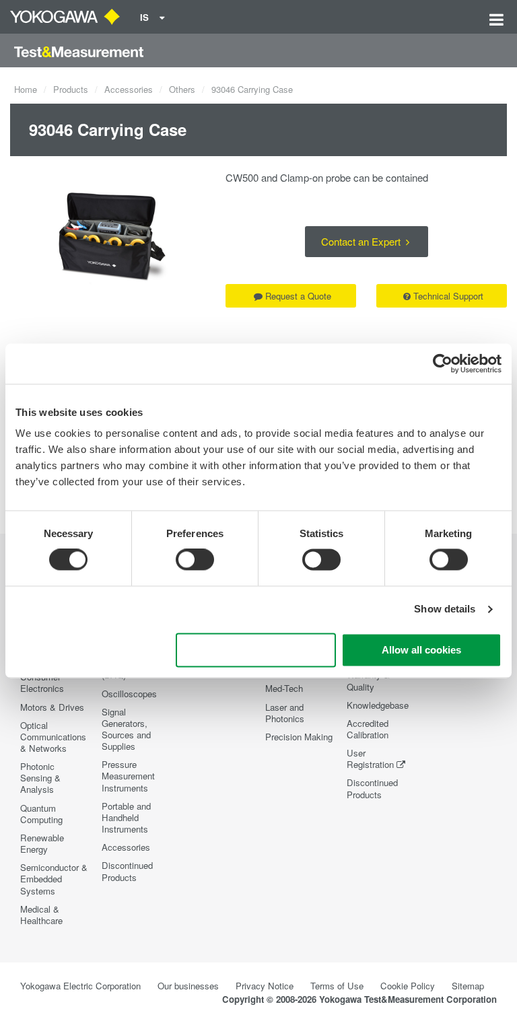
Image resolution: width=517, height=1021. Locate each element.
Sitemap (468, 985)
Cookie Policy (407, 985)
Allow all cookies (421, 650)
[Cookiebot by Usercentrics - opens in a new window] (443, 363)
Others (182, 89)
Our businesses (188, 985)
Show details (444, 609)
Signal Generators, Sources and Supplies (126, 728)
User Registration (370, 758)
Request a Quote (298, 295)
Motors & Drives (52, 707)
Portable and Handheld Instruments (126, 817)
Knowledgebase (378, 705)
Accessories (128, 89)
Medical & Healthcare (41, 915)
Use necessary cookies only (256, 650)
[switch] (195, 560)
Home (25, 89)
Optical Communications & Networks (53, 736)
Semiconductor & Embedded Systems (54, 878)
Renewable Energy (42, 843)
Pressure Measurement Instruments (128, 776)
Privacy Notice (265, 985)
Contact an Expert (362, 241)
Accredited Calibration (367, 729)
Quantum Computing (41, 814)
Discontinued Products (127, 871)
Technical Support (448, 295)
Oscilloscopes (129, 693)
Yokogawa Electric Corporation (80, 985)
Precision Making (299, 736)
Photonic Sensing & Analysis (40, 778)
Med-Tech (284, 688)
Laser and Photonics (284, 713)
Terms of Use (337, 985)
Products (70, 89)
